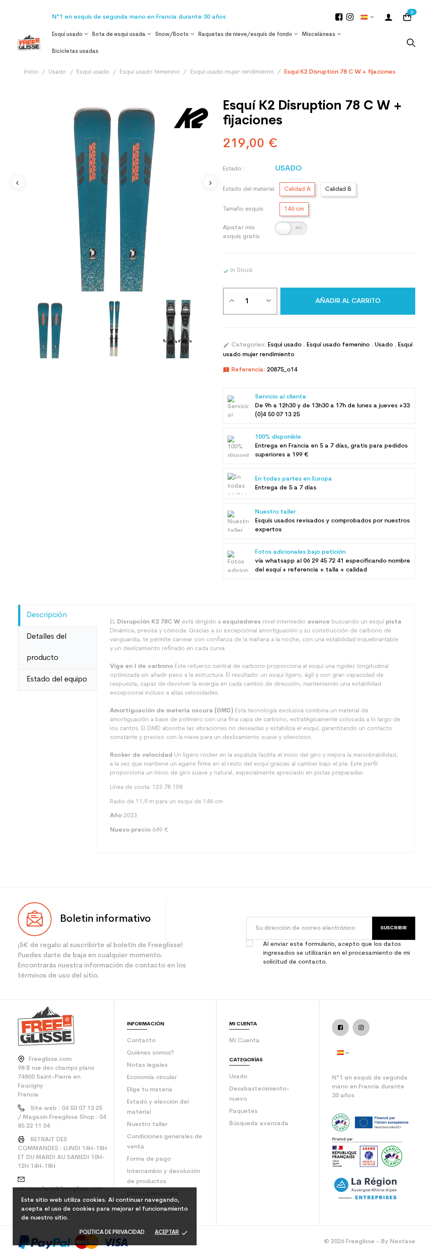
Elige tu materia (150, 1090)
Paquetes (243, 1111)
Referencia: (244, 370)
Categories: (244, 345)
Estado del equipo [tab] (57, 680)
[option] (50, 329)
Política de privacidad (112, 1232)
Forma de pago (149, 1159)
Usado (385, 345)
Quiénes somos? (150, 1053)
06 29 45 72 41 (323, 561)
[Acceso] (388, 16)
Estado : (233, 169)
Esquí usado (285, 345)
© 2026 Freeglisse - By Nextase (369, 1242)
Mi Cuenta (244, 1041)
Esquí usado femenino (339, 345)
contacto (141, 1041)
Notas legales (147, 1065)
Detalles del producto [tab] (46, 647)
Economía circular (152, 1077)
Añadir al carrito (348, 301)
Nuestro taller (147, 1124)
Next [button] (210, 182)
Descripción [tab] (47, 615)
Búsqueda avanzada (258, 1124)
